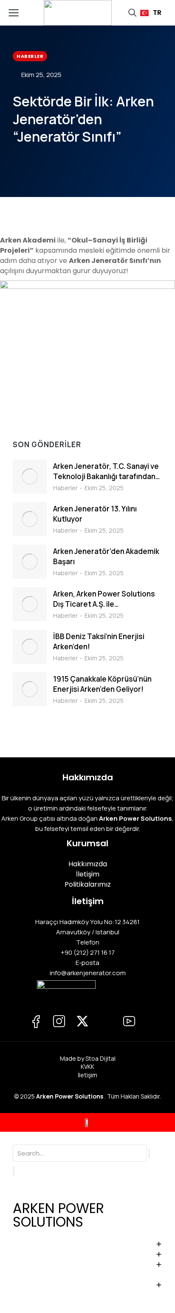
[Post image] (30, 477)
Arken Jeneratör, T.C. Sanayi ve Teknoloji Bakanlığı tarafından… (106, 471)
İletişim (87, 1075)
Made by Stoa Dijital (88, 1058)
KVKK (87, 1066)
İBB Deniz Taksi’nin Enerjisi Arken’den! (98, 641)
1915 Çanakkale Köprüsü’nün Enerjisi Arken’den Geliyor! (102, 684)
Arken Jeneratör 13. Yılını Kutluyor (95, 514)
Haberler (65, 488)
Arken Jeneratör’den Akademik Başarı (106, 556)
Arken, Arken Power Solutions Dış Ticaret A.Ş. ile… (104, 599)
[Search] (13, 1171)
